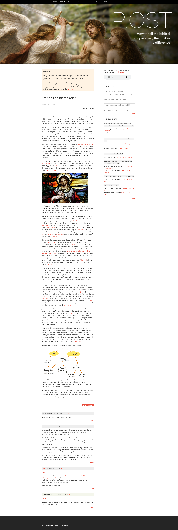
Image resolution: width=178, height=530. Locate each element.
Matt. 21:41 (51, 242)
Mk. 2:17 (56, 170)
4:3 (43, 303)
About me (44, 521)
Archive (98, 1)
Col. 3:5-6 (77, 341)
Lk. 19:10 (58, 166)
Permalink (66, 413)
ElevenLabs (121, 72)
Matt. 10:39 (80, 230)
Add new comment (88, 405)
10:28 (53, 234)
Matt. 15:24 (46, 164)
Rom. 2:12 (45, 296)
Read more (70, 89)
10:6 (53, 164)
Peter (43, 426)
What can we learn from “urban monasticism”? (115, 101)
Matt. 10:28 (46, 225)
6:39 (49, 234)
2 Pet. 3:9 (77, 318)
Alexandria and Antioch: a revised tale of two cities (119, 176)
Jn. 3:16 (82, 292)
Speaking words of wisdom (113, 91)
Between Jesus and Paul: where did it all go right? (118, 106)
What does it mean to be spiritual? (116, 110)
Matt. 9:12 (49, 170)
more (133, 113)
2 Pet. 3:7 (71, 313)
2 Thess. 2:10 (68, 305)
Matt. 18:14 (51, 227)
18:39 (62, 234)
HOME (45, 1)
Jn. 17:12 (54, 236)
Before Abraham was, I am (111, 185)
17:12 (58, 234)
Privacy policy (65, 521)
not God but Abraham (85, 144)
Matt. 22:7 (75, 244)
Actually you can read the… (125, 157)
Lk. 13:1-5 (52, 253)
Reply (92, 420)
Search (106, 1)
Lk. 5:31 (62, 170)
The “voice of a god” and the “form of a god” (118, 95)
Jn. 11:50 (84, 260)
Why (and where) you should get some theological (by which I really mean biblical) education (66, 77)
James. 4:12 (52, 264)
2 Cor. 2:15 (89, 301)
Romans (62, 1)
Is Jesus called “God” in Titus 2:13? (113, 154)
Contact (51, 521)
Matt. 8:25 (74, 221)
